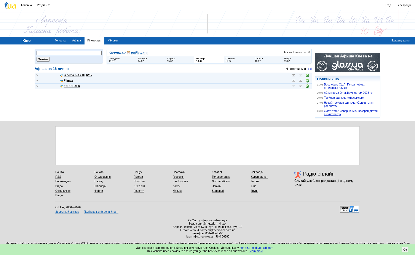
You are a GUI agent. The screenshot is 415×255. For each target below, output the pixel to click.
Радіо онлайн (319, 174)
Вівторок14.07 (142, 59)
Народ (98, 181)
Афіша (76, 40)
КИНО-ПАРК (72, 86)
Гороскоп (178, 176)
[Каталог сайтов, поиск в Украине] (349, 207)
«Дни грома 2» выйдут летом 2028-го (348, 92)
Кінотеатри (94, 40)
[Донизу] (293, 75)
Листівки (139, 186)
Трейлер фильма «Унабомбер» (344, 97)
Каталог (217, 172)
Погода (138, 176)
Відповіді (218, 190)
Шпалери (100, 186)
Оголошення (102, 176)
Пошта (59, 172)
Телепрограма (221, 176)
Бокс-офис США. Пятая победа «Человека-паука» (344, 86)
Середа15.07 (171, 59)
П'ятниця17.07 (230, 59)
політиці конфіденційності (256, 247)
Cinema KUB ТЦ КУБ (78, 75)
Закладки (257, 172)
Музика (177, 190)
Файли (98, 190)
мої (303, 68)
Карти (176, 186)
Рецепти (139, 190)
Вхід (388, 5)
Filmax (68, 80)
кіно (335, 79)
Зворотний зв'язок (67, 211)
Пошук (138, 172)
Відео (59, 186)
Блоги (255, 181)
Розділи (42, 5)
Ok (405, 249)
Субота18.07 (259, 59)
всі (310, 68)
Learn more (256, 251)
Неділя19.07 (287, 59)
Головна (26, 5)
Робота (99, 172)
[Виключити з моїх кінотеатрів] (307, 75)
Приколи (139, 181)
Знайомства (180, 181)
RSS (58, 176)
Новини (216, 186)
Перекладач (63, 181)
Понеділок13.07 (114, 59)
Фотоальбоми (221, 181)
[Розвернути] (37, 75)
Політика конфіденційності (101, 211)
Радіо (59, 195)
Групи (254, 190)
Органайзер (62, 190)
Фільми (113, 40)
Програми (179, 172)
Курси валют (259, 176)
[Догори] (300, 75)
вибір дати (139, 52)
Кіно (253, 186)
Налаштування (400, 40)
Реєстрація (403, 5)
